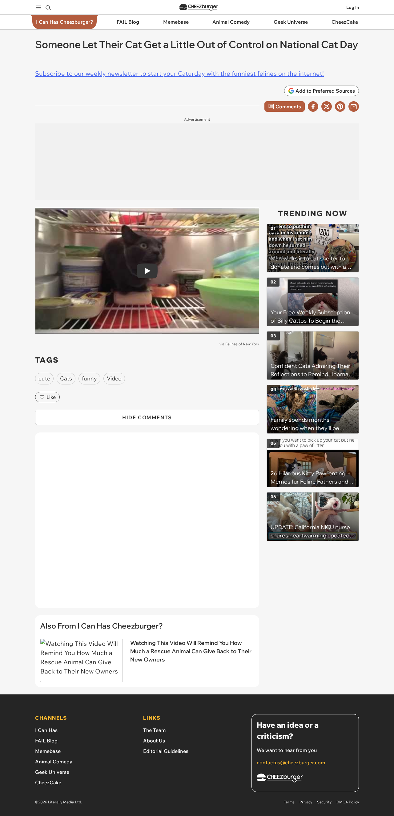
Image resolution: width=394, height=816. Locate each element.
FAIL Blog (46, 741)
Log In (352, 7)
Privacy (306, 802)
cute (44, 378)
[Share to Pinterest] (340, 106)
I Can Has (46, 730)
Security (324, 802)
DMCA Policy (347, 802)
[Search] (48, 7)
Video (114, 378)
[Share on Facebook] (313, 106)
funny (89, 378)
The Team (154, 730)
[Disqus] (147, 524)
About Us (154, 741)
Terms (289, 802)
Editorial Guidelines (165, 751)
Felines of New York (242, 344)
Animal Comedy (53, 761)
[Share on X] (326, 106)
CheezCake (48, 782)
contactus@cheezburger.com (291, 762)
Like (51, 397)
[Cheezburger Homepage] (199, 7)
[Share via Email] (353, 106)
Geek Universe (52, 772)
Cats (66, 378)
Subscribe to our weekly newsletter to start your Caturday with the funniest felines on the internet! (179, 73)
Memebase (48, 751)
